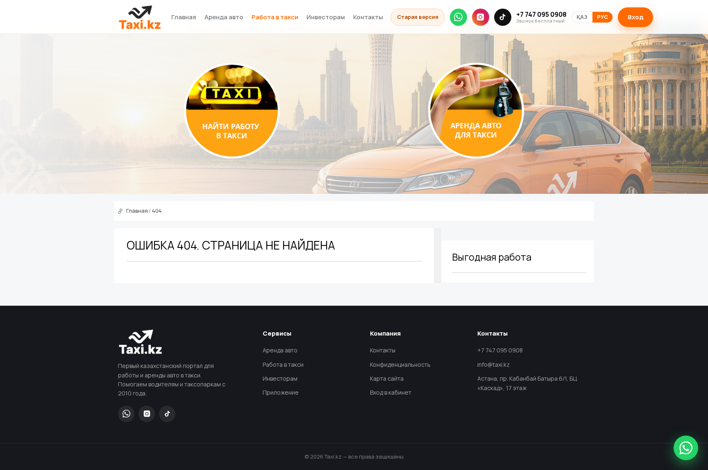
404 (157, 210)
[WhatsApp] (458, 17)
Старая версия (417, 16)
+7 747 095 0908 (541, 17)
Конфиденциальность (400, 364)
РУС (602, 17)
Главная (183, 17)
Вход (635, 17)
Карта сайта (387, 378)
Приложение (281, 392)
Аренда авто (223, 17)
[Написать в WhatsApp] (686, 448)
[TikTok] (502, 17)
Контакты (368, 17)
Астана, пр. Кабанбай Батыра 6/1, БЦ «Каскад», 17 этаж (527, 383)
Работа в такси (275, 17)
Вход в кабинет (390, 392)
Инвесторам (325, 17)
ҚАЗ (582, 17)
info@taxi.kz (493, 364)
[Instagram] (480, 17)
